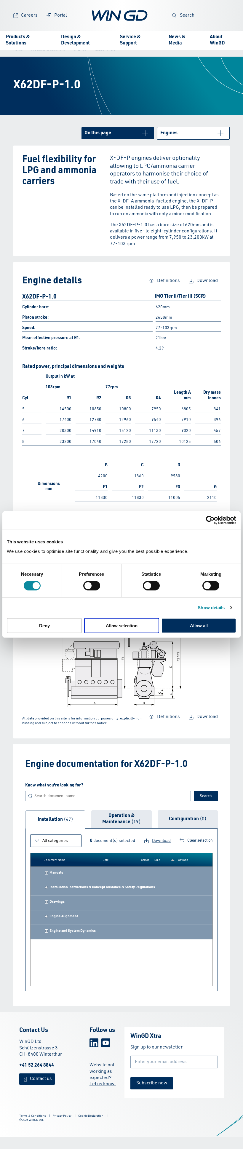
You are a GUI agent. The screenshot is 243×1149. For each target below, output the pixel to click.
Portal (60, 15)
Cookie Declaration (90, 1115)
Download (207, 280)
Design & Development (75, 40)
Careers (29, 15)
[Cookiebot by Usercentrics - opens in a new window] (210, 520)
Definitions (168, 280)
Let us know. (102, 1084)
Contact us (41, 1078)
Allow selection (122, 625)
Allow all (199, 625)
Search (187, 15)
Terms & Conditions (32, 1115)
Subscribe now (151, 1083)
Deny (44, 625)
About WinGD (217, 40)
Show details (211, 607)
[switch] (91, 586)
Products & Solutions (18, 40)
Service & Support (130, 40)
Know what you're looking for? (54, 785)
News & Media (177, 40)
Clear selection (200, 840)
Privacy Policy (62, 1115)
